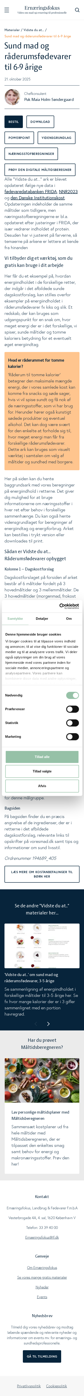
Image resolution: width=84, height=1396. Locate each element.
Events (42, 1297)
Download (40, 122)
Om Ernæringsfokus (42, 1267)
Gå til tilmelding (42, 1356)
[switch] (72, 709)
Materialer (12, 30)
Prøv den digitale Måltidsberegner (40, 170)
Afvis (42, 786)
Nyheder (42, 1287)
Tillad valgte (42, 771)
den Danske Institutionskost (38, 198)
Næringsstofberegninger (31, 154)
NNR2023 (68, 191)
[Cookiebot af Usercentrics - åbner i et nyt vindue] (60, 606)
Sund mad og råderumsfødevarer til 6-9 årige (37, 36)
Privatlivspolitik (29, 1386)
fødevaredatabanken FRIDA (30, 191)
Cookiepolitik (56, 1386)
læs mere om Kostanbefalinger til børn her (42, 874)
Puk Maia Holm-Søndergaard (49, 100)
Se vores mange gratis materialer (42, 1277)
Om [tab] (69, 618)
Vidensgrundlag (56, 138)
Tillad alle (42, 757)
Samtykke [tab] (15, 618)
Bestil (14, 122)
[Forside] (42, 10)
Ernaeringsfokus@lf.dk (42, 1237)
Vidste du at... (34, 30)
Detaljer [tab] (42, 618)
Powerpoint (19, 138)
